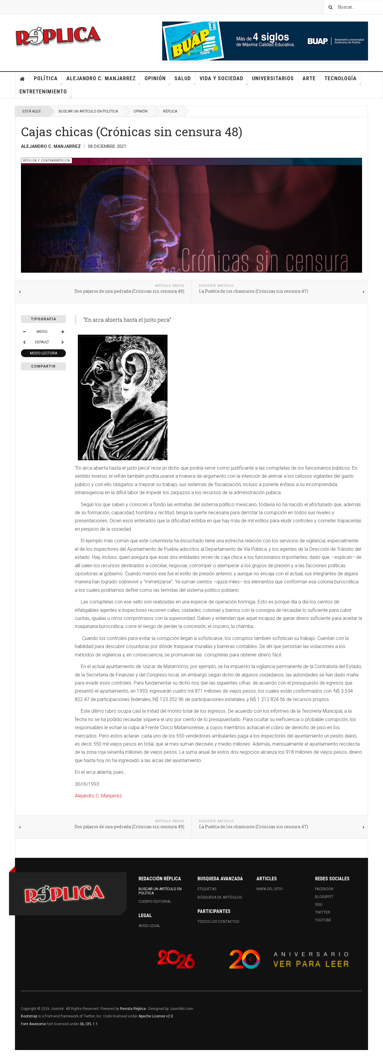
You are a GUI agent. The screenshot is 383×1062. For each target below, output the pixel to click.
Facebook (324, 889)
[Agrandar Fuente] (62, 331)
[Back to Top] (6, 1056)
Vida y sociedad (221, 78)
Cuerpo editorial (155, 901)
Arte (309, 78)
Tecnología (340, 78)
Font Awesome (33, 1024)
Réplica (170, 111)
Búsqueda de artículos (219, 897)
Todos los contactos (218, 922)
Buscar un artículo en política (88, 111)
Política (46, 78)
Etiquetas (206, 889)
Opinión (155, 78)
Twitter (322, 912)
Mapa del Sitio (269, 889)
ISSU (319, 904)
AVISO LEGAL (149, 926)
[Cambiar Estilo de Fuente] (24, 342)
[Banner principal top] (265, 41)
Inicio (22, 78)
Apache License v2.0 (156, 1016)
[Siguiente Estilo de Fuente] (62, 342)
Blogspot (324, 897)
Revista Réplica (133, 1009)
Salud (182, 78)
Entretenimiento (43, 91)
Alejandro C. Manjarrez (101, 78)
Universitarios (273, 78)
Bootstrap (29, 1016)
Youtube (323, 920)
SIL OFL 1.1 (89, 1024)
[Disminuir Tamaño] (24, 331)
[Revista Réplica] (58, 36)
